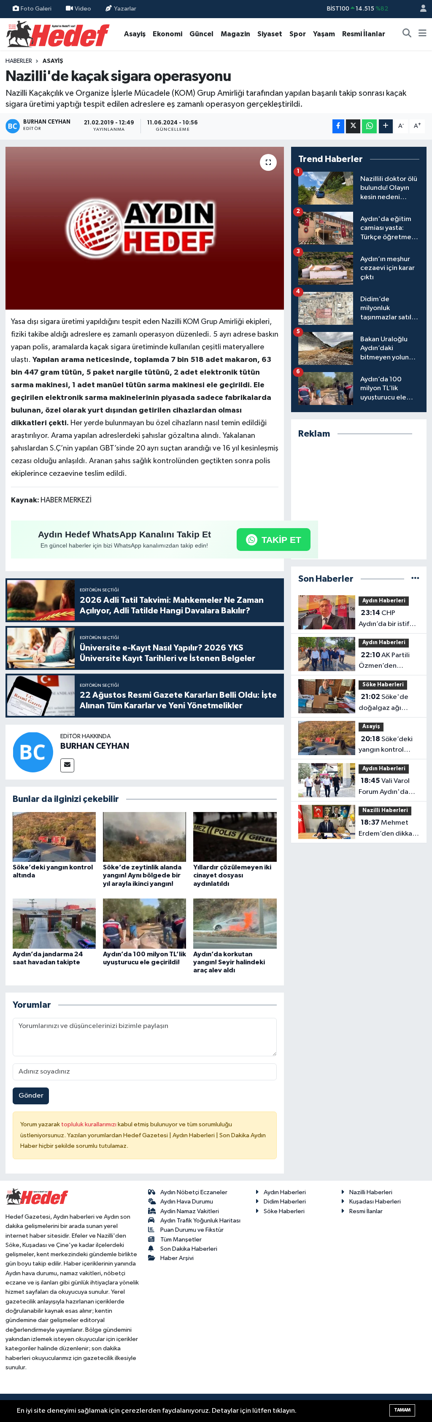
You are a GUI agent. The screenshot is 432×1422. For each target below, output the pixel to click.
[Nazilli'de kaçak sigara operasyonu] (144, 228)
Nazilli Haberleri (385, 810)
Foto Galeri (36, 8)
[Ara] (407, 34)
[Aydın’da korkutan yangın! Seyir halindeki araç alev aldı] (234, 923)
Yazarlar (125, 8)
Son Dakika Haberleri (188, 1249)
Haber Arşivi (177, 1258)
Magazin (235, 34)
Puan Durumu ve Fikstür (192, 1230)
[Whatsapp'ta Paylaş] (369, 126)
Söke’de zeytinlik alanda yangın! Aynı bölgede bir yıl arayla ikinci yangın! (142, 875)
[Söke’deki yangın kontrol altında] (54, 836)
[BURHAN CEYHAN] (33, 752)
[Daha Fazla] (386, 126)
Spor (297, 34)
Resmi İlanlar (363, 34)
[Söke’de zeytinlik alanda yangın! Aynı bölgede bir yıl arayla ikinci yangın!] (144, 836)
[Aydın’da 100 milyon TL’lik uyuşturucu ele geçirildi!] (144, 923)
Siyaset (269, 34)
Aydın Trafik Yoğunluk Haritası (200, 1220)
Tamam (402, 1410)
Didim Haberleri (285, 1201)
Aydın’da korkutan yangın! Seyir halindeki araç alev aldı (229, 962)
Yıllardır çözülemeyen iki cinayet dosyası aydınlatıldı (232, 875)
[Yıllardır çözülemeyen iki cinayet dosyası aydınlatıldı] (234, 836)
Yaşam (324, 34)
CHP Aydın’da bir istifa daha (386, 619)
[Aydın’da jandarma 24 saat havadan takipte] (54, 923)
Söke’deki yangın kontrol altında (385, 745)
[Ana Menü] (422, 34)
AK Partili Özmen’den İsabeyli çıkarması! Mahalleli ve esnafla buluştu (387, 661)
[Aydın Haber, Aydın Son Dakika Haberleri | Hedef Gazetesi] (58, 33)
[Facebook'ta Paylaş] (338, 126)
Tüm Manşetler (181, 1239)
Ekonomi (167, 34)
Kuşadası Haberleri (375, 1201)
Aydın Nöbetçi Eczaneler (193, 1192)
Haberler (18, 61)
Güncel (201, 34)
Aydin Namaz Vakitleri (189, 1211)
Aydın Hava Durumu (186, 1201)
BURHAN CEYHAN (94, 746)
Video (83, 8)
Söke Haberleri (383, 685)
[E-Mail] (67, 765)
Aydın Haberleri (383, 601)
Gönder (31, 1095)
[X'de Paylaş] (353, 126)
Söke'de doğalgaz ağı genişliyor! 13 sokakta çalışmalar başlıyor (387, 703)
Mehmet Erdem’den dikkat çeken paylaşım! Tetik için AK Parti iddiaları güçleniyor (387, 829)
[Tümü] (415, 579)
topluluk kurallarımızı (89, 1124)
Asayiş (135, 34)
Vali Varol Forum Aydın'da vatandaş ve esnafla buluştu (384, 787)
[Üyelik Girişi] (420, 9)
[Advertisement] (359, 499)
